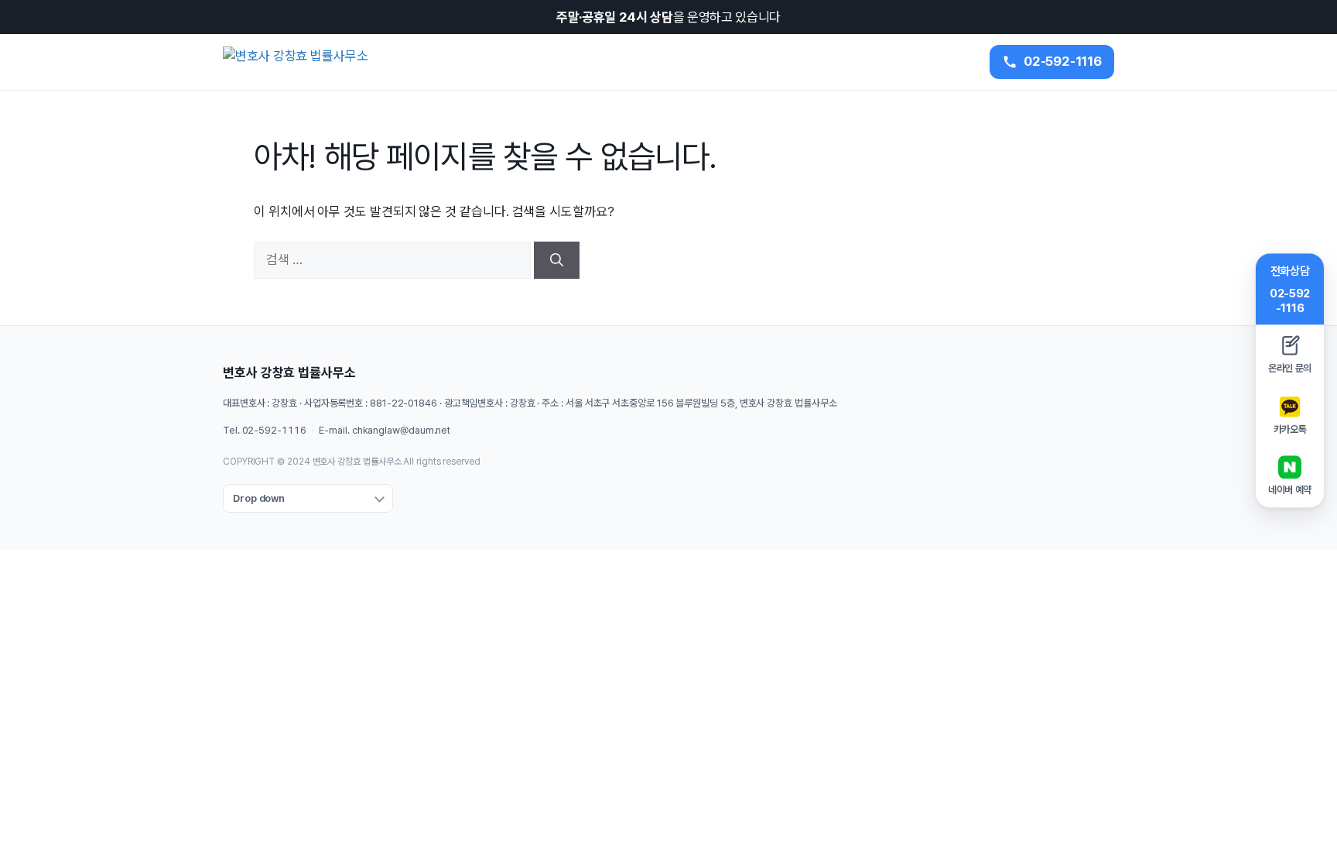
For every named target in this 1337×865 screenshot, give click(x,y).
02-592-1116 (274, 430)
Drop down (259, 498)
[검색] (557, 260)
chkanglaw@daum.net (401, 430)
